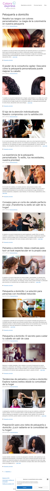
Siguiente (8, 471)
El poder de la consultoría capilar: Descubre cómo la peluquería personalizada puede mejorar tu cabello (24, 68)
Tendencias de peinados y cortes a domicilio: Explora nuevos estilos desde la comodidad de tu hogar (25, 382)
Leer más (15, 57)
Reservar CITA (5, 478)
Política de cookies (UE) (8, 483)
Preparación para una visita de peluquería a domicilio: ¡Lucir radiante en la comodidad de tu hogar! (25, 427)
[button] (47, 479)
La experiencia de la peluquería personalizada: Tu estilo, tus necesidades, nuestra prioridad (23, 157)
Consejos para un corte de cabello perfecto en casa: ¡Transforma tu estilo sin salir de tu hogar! (24, 205)
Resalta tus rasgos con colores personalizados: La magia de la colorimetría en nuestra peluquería (24, 21)
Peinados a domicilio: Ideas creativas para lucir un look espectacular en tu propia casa (24, 249)
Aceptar (24, 487)
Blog (45, 5)
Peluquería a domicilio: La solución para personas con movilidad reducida (22, 292)
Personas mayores (38, 5)
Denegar (40, 487)
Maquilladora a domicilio (26, 5)
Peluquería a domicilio (8, 60)
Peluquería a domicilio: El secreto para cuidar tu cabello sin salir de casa (24, 337)
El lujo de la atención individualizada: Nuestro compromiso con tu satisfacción (22, 113)
